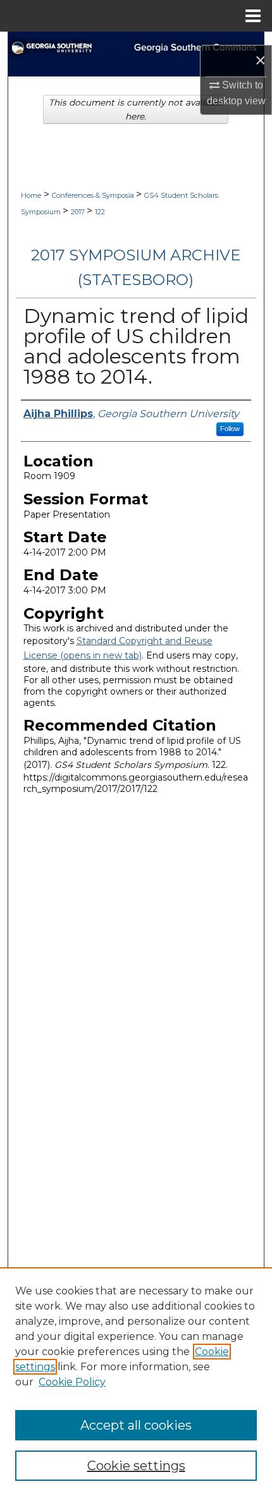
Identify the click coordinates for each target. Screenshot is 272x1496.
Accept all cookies (136, 1425)
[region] (136, 1381)
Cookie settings (136, 1465)
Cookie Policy (72, 1382)
